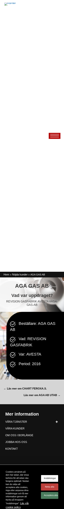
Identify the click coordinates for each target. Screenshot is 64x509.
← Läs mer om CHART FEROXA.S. (25, 388)
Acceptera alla (51, 495)
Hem (6, 274)
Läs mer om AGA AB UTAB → (42, 395)
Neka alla (49, 487)
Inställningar (50, 478)
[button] (57, 422)
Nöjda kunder (20, 274)
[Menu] (54, 136)
